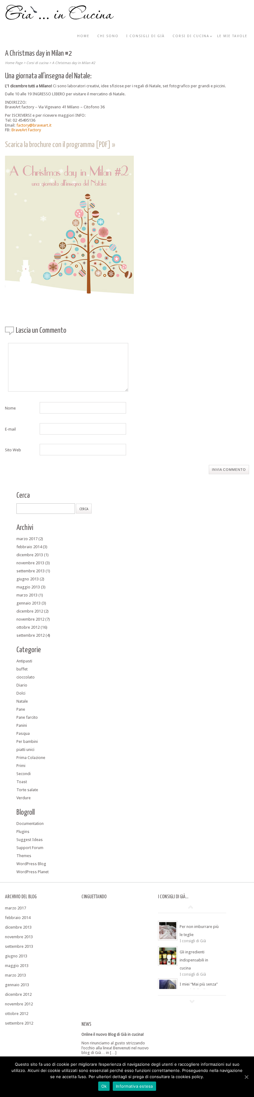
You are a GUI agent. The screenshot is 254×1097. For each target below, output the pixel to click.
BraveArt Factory (26, 130)
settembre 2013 (30, 571)
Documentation (30, 823)
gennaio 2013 (28, 603)
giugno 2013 (27, 579)
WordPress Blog (31, 863)
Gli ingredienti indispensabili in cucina (194, 960)
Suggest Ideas (29, 839)
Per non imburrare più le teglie (199, 930)
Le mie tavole (232, 36)
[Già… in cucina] (59, 19)
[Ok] (246, 1077)
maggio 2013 (28, 587)
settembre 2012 (30, 635)
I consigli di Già (145, 36)
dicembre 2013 (29, 555)
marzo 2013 (26, 595)
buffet (22, 669)
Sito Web (13, 450)
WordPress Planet (32, 871)
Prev (190, 907)
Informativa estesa (134, 1086)
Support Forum (29, 847)
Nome (10, 408)
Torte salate (27, 789)
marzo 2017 (26, 538)
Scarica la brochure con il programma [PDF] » (60, 145)
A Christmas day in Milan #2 (73, 63)
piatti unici (25, 749)
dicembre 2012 (29, 611)
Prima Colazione (30, 757)
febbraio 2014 (29, 546)
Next (192, 1001)
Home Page (14, 63)
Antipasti (24, 661)
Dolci (20, 693)
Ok (104, 1086)
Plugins (22, 831)
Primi (20, 765)
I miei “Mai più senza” (199, 984)
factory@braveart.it (33, 125)
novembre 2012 (30, 619)
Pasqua (23, 733)
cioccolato (25, 677)
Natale (22, 701)
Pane (20, 709)
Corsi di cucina (191, 36)
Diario (21, 685)
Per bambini (27, 741)
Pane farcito (27, 717)
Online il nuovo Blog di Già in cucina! (112, 1034)
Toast (21, 781)
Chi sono (108, 36)
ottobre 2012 (28, 627)
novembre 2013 (30, 563)
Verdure (23, 798)
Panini (21, 725)
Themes (23, 855)
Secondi (23, 773)
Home (83, 36)
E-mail (10, 429)
